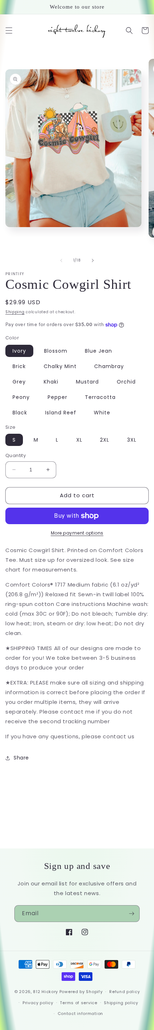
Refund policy (124, 991)
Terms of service (78, 1003)
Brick (19, 366)
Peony (21, 397)
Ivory (19, 350)
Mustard (87, 381)
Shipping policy (121, 1003)
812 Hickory (45, 991)
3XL (131, 439)
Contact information (80, 1013)
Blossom (55, 350)
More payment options (77, 533)
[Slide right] (93, 260)
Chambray (109, 366)
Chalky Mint (60, 366)
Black (20, 412)
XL (79, 439)
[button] (9, 30)
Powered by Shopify (81, 991)
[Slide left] (61, 260)
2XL (104, 439)
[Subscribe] (131, 913)
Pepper (57, 397)
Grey (19, 381)
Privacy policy (38, 1003)
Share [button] (21, 757)
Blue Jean (98, 350)
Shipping (15, 312)
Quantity (15, 455)
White (102, 412)
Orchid (126, 381)
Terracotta (100, 397)
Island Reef (60, 412)
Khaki (51, 381)
